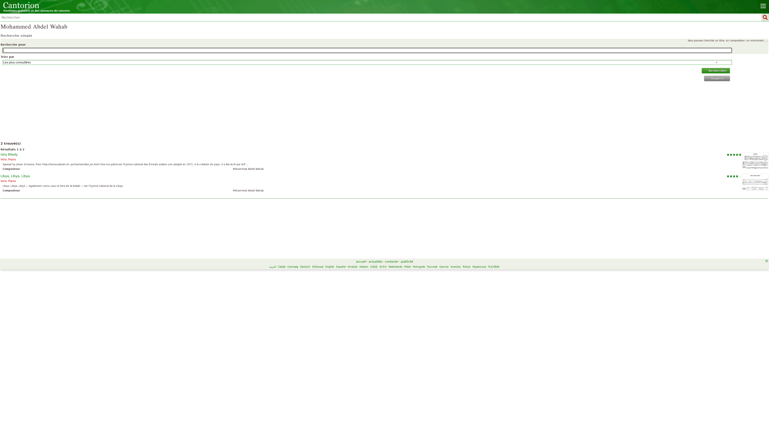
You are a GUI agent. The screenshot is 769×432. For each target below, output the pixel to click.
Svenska (456, 266)
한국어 (383, 266)
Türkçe (466, 266)
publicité (407, 261)
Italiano (363, 266)
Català (281, 266)
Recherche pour (13, 44)
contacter (392, 261)
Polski (407, 266)
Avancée (717, 78)
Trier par (7, 56)
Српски (444, 266)
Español (341, 266)
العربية (272, 266)
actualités (375, 261)
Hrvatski (352, 266)
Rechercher (718, 70)
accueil (361, 261)
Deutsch (305, 266)
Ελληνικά (317, 266)
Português (419, 266)
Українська (479, 266)
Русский (432, 266)
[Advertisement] (384, 112)
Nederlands (395, 266)
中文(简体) (494, 266)
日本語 (373, 266)
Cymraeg (292, 266)
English (329, 266)
